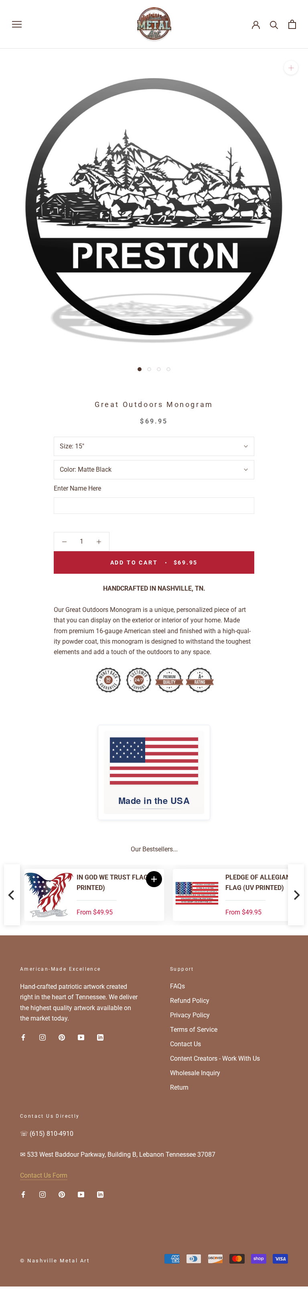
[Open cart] (292, 24)
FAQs (177, 986)
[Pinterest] (62, 1037)
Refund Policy (189, 1000)
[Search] (274, 24)
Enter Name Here (77, 488)
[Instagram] (42, 1037)
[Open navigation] (17, 24)
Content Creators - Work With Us (215, 1058)
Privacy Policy (190, 1015)
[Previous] (12, 895)
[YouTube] (81, 1037)
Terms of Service (193, 1029)
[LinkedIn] (100, 1037)
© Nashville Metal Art (55, 1261)
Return (179, 1087)
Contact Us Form (43, 1175)
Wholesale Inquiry (195, 1073)
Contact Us (185, 1044)
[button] (150, 879)
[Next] (296, 895)
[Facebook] (23, 1037)
